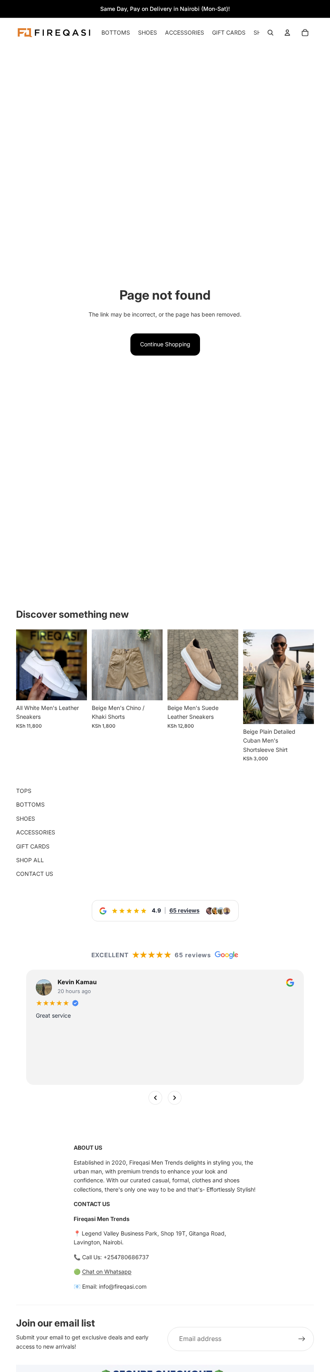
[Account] (287, 32)
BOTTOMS (30, 804)
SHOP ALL (30, 860)
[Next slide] (229, 665)
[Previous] (155, 1098)
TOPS (23, 790)
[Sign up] (301, 1339)
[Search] (270, 32)
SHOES (25, 818)
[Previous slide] (176, 665)
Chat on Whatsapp (107, 1271)
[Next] (175, 1098)
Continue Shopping (165, 344)
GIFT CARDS (33, 846)
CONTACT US (34, 873)
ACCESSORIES (35, 832)
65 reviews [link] (184, 910)
